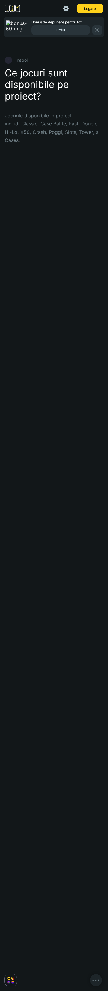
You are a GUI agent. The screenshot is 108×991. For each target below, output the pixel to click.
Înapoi (22, 60)
